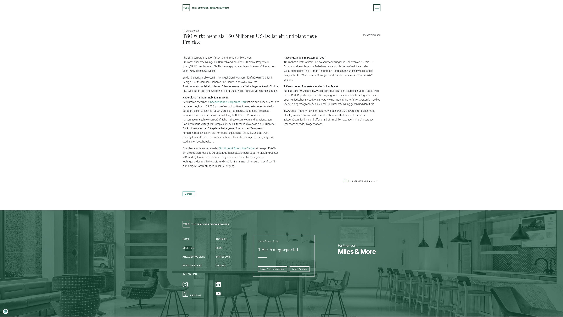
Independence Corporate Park (228, 101)
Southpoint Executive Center (237, 148)
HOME (186, 239)
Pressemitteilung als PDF (363, 181)
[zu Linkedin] (232, 284)
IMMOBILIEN (190, 274)
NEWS (219, 248)
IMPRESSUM (223, 256)
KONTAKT (221, 239)
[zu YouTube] (232, 293)
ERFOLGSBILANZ (192, 265)
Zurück (189, 194)
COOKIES (221, 265)
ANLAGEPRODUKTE (194, 256)
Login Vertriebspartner (272, 269)
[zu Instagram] (199, 284)
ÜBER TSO (188, 248)
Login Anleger (299, 269)
